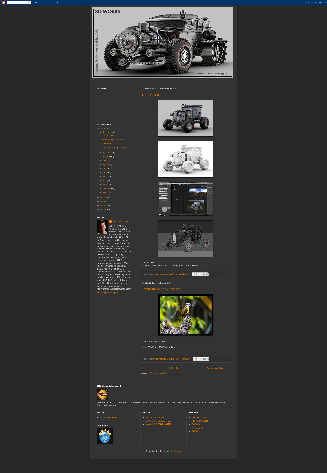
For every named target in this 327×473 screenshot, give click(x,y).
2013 (102, 205)
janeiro (106, 192)
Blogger (177, 451)
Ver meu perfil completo (108, 292)
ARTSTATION (198, 428)
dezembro (107, 132)
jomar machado (120, 221)
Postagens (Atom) (157, 373)
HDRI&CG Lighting (200, 417)
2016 (102, 129)
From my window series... (162, 289)
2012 (102, 209)
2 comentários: (182, 274)
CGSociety (197, 424)
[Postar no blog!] (197, 274)
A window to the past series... (115, 147)
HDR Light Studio (200, 421)
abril (105, 180)
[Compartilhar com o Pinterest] (207, 274)
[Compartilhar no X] (200, 274)
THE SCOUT (152, 95)
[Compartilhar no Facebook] (203, 274)
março (106, 184)
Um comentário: (183, 359)
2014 (102, 201)
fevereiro (107, 188)
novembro (107, 152)
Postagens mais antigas (218, 368)
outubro (106, 157)
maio (105, 176)
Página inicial (173, 368)
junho (105, 172)
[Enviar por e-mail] (194, 274)
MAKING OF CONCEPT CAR (159, 421)
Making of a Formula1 (156, 417)
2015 (102, 197)
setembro (107, 160)
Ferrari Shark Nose (108, 417)
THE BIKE (106, 143)
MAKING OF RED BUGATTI (158, 424)
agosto (106, 164)
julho (105, 168)
